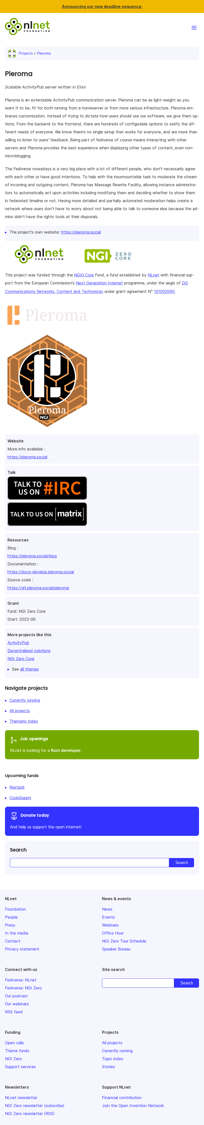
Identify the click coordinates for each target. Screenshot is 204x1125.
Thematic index (23, 721)
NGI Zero (13, 1058)
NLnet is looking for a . (46, 744)
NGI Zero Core (20, 658)
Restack (17, 787)
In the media (16, 933)
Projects (26, 53)
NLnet (153, 274)
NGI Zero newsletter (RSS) (30, 1113)
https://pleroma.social (27, 456)
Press (10, 925)
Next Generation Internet (99, 282)
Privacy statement (22, 949)
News (107, 909)
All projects (19, 710)
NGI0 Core (84, 274)
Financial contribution (122, 1097)
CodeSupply (20, 797)
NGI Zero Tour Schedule (124, 941)
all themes (29, 669)
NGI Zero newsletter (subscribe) (34, 1105)
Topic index (112, 1058)
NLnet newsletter (21, 1097)
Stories (108, 1066)
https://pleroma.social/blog (32, 555)
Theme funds (17, 1050)
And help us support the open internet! (45, 820)
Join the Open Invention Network (133, 1105)
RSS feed (14, 1011)
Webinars (110, 925)
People (11, 917)
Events (108, 917)
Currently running (24, 700)
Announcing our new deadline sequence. (102, 6)
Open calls (14, 1042)
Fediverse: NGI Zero (23, 987)
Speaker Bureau (116, 949)
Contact (12, 941)
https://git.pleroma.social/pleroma (38, 587)
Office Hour (113, 933)
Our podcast (16, 995)
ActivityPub (18, 642)
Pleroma (44, 53)
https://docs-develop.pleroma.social (40, 571)
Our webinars (17, 1003)
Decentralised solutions (29, 650)
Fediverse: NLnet (20, 979)
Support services (20, 1066)
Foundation (15, 909)
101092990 (164, 291)
